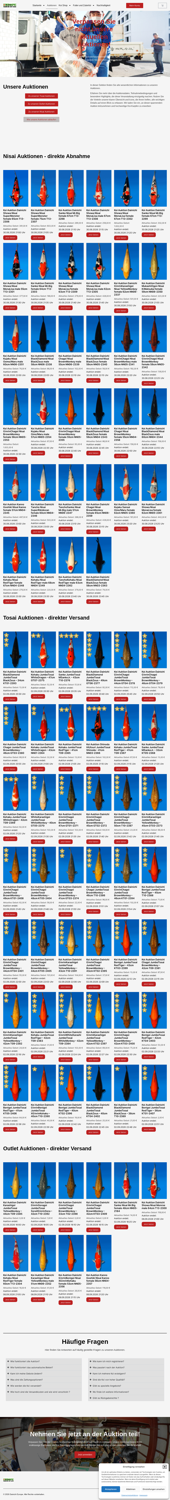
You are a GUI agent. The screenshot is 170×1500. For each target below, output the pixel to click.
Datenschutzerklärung (130, 1495)
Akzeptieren (111, 1489)
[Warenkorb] (162, 5)
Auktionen (52, 5)
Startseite (37, 5)
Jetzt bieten (10, 238)
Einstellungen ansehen (154, 1489)
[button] (164, 1466)
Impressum (143, 1495)
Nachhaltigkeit (103, 5)
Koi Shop (63, 5)
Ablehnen (130, 1489)
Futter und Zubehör (82, 5)
